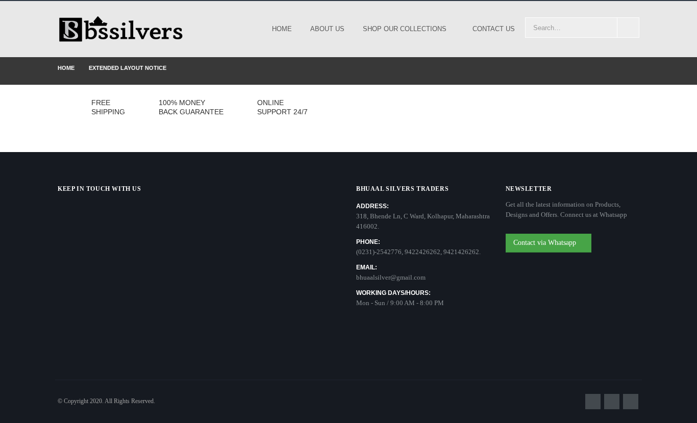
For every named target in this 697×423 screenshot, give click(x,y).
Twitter (611, 401)
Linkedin (630, 401)
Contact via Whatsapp (545, 242)
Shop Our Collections (404, 29)
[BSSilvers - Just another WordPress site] (121, 29)
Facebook (593, 401)
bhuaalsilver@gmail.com (391, 277)
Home (282, 29)
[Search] (628, 27)
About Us (327, 29)
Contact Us (493, 29)
